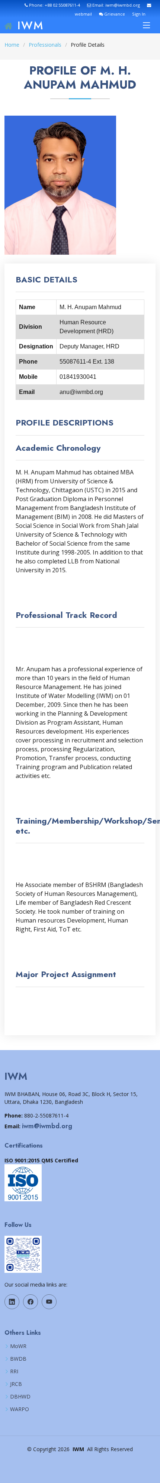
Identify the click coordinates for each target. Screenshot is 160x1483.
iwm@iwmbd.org (47, 1126)
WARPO (19, 1409)
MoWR (18, 1346)
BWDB (18, 1358)
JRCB (16, 1384)
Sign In (138, 14)
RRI (14, 1371)
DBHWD (20, 1396)
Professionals (45, 44)
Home (11, 44)
